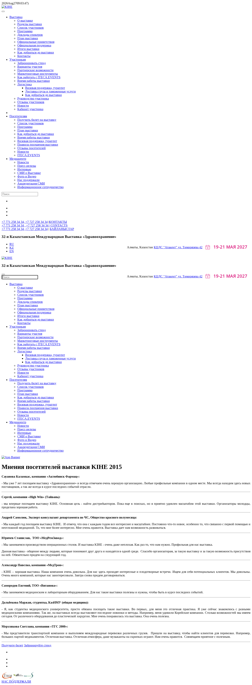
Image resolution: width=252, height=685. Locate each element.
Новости (23, 105)
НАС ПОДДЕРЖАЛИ (16, 681)
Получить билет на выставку (36, 119)
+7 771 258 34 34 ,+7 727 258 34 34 (25, 229)
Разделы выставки (29, 24)
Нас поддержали (28, 180)
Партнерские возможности (35, 70)
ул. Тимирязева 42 (190, 247)
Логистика (24, 84)
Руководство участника (33, 98)
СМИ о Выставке (29, 173)
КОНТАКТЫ (58, 222)
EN (11, 251)
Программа (24, 31)
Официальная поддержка (34, 45)
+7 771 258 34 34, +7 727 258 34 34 (25, 222)
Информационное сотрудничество (40, 187)
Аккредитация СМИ (31, 183)
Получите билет (12, 645)
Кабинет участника (30, 109)
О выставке (25, 20)
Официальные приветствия (35, 41)
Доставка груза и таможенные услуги (50, 91)
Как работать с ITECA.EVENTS (38, 77)
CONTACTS (59, 225)
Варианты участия (29, 66)
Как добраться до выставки (35, 52)
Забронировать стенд (31, 63)
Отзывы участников (30, 102)
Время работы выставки (33, 80)
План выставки (27, 38)
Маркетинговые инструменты (37, 73)
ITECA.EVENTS (28, 155)
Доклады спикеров (30, 34)
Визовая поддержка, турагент (45, 88)
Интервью (24, 169)
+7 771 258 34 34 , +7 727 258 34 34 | (26, 225)
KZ (11, 247)
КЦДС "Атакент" (166, 247)
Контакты (24, 56)
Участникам (17, 59)
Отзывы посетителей (31, 148)
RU (11, 244)
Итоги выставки (28, 49)
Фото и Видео (26, 176)
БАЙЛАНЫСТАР (62, 229)
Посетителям (18, 116)
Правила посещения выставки (37, 144)
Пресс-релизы (26, 165)
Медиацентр (17, 158)
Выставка (15, 17)
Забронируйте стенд (37, 645)
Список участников (30, 27)
